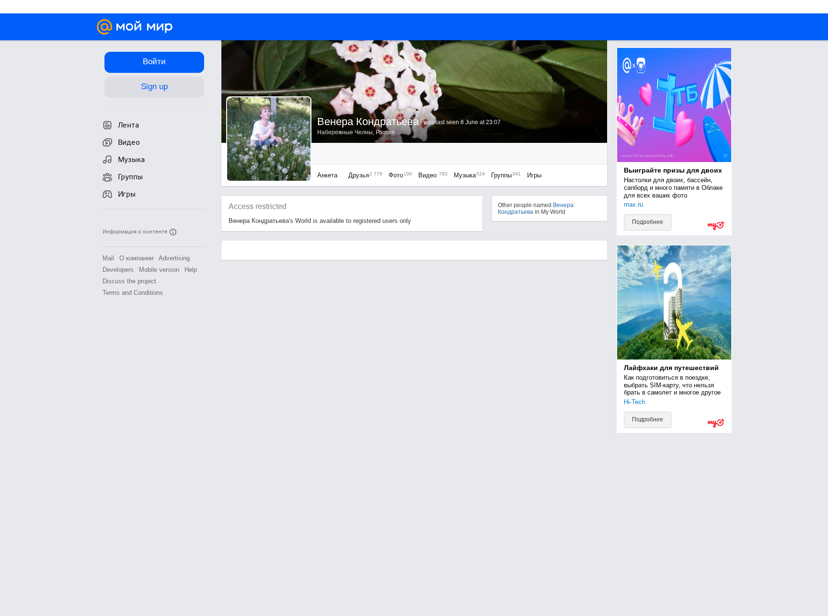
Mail (108, 258)
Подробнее (647, 222)
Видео (431, 175)
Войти (154, 61)
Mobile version (159, 269)
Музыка (467, 175)
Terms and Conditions (133, 292)
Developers (118, 269)
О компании (136, 258)
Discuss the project (129, 281)
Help (190, 269)
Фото (398, 175)
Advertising (174, 258)
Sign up (154, 86)
